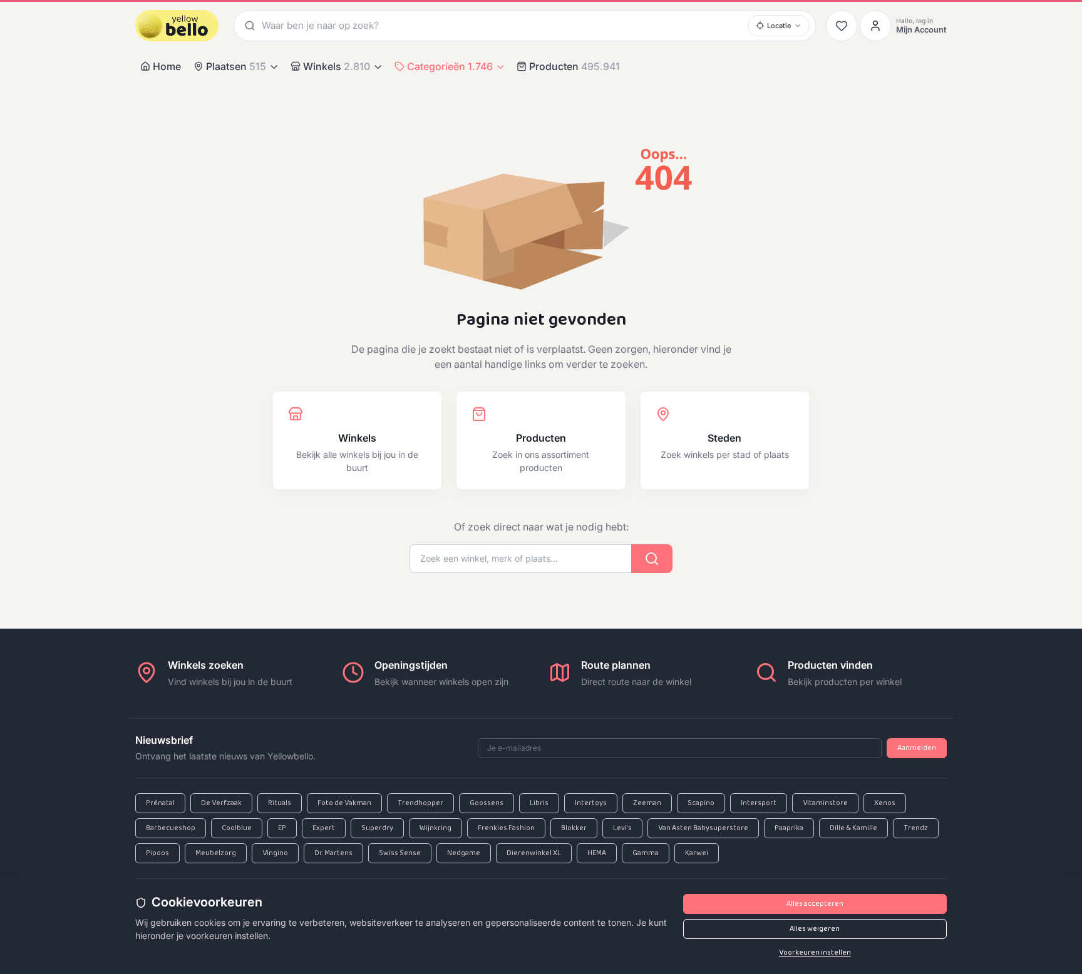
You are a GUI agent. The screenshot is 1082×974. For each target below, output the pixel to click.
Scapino (701, 803)
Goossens (486, 803)
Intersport (758, 803)
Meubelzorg (215, 853)
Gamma (645, 853)
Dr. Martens (333, 853)
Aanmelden (916, 748)
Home (167, 66)
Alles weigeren (815, 929)
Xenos (884, 803)
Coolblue (237, 828)
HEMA (596, 853)
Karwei (696, 853)
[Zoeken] (248, 25)
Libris (539, 803)
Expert (323, 828)
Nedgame (463, 853)
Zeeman (647, 803)
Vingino (275, 853)
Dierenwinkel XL (534, 853)
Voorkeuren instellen (815, 952)
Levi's (622, 828)
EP (282, 828)
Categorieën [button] (450, 66)
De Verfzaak (221, 803)
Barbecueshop (170, 828)
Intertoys (591, 803)
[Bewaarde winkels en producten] (841, 25)
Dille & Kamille (853, 828)
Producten (574, 66)
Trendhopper (420, 803)
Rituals (279, 803)
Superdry (377, 828)
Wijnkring (435, 828)
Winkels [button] (336, 66)
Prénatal (160, 803)
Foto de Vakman (344, 803)
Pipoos (157, 853)
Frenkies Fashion (506, 828)
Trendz (916, 828)
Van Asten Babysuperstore (703, 828)
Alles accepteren (814, 904)
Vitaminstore (825, 803)
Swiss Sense (400, 853)
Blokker (574, 828)
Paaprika (789, 828)
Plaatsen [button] (236, 66)
